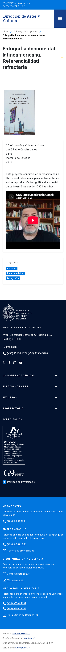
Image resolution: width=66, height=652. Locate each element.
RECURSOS (10, 397)
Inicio (5, 31)
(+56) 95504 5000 (16, 544)
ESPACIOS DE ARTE (15, 386)
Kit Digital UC (21, 647)
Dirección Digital (20, 633)
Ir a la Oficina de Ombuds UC (22, 615)
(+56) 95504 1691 (16, 603)
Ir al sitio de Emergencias (20, 550)
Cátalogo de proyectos (25, 31)
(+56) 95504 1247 (16, 608)
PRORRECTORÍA (13, 408)
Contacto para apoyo (18, 573)
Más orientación (16, 580)
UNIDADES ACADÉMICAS (19, 375)
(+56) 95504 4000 (16, 521)
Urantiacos (28, 638)
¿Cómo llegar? (11, 346)
